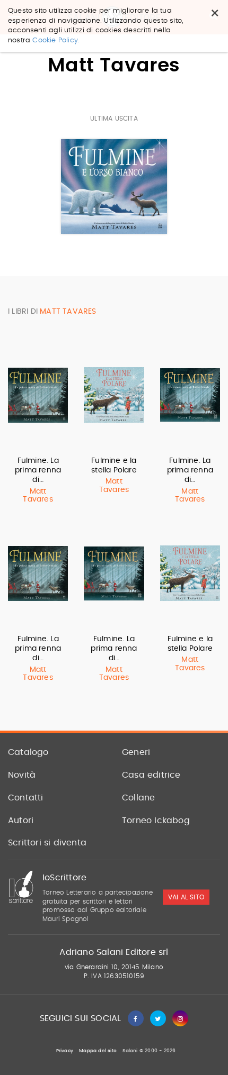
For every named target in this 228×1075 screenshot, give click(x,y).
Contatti (25, 798)
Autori (20, 820)
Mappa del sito (98, 1051)
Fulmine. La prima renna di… (38, 470)
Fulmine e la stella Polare (114, 465)
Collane (138, 798)
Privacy (64, 1051)
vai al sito (186, 897)
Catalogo (28, 752)
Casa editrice (151, 775)
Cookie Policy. (56, 40)
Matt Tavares (37, 495)
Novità (22, 775)
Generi (136, 752)
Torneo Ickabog (156, 820)
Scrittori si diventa (47, 843)
